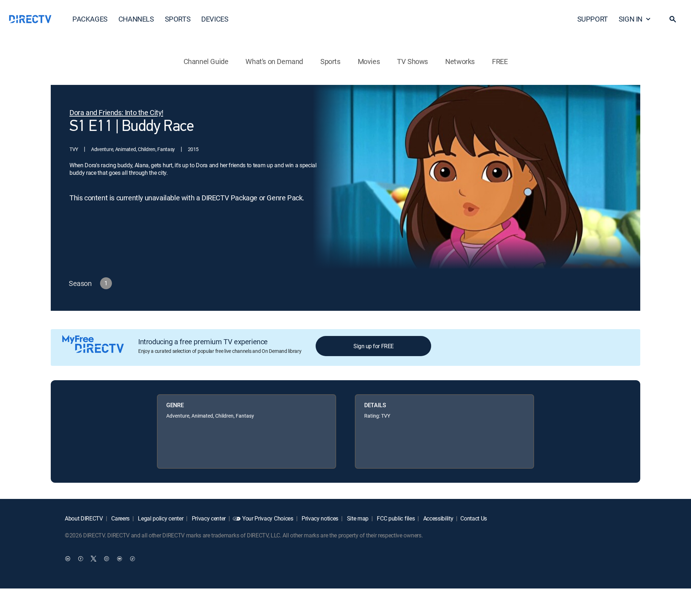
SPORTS (178, 19)
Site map (357, 518)
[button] (672, 19)
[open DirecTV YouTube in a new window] (119, 559)
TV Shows (412, 61)
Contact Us (473, 518)
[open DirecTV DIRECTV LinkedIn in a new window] (68, 559)
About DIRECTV (84, 518)
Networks (460, 61)
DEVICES (214, 19)
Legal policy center (160, 518)
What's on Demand (274, 61)
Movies (369, 61)
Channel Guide (206, 61)
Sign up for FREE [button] (373, 346)
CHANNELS (136, 19)
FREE (499, 61)
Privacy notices (319, 518)
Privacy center (208, 518)
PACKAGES (90, 19)
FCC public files (395, 518)
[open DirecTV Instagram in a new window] (106, 559)
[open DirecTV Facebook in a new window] (80, 559)
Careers (120, 518)
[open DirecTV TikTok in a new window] (132, 559)
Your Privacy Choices (267, 518)
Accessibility (437, 518)
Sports (330, 61)
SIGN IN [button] (630, 19)
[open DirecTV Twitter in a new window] (93, 559)
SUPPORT (592, 19)
